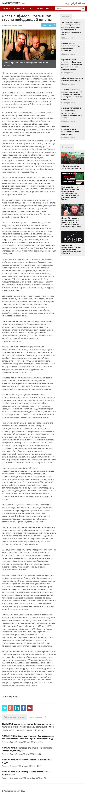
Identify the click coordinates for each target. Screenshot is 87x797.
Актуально (67, 147)
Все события (19, 8)
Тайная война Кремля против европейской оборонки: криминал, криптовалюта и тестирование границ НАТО (71, 30)
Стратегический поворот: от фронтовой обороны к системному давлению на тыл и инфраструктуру (71, 66)
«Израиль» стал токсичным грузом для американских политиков (71, 48)
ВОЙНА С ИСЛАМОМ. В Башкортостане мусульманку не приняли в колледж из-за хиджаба (71, 114)
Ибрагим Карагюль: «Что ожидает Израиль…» (72, 81)
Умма (30, 8)
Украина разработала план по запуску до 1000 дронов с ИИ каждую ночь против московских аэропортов (72, 96)
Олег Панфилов (10, 696)
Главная (6, 8)
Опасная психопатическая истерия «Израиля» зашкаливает (70, 131)
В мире (40, 8)
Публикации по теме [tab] (14, 717)
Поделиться (48, 25)
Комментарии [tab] (37, 717)
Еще (48, 8)
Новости (66, 16)
